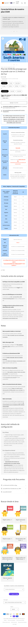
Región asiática (6, 519)
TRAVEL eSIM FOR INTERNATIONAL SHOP (13, 618)
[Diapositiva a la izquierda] (11, 31)
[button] (22, 3)
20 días (16, 86)
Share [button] (3, 270)
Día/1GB (12, 91)
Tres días (4, 83)
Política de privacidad (20, 620)
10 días (3, 86)
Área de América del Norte (20, 539)
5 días (11, 83)
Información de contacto (22, 622)
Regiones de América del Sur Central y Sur (7, 558)
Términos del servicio (6, 622)
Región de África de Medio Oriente (20, 558)
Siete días (17, 83)
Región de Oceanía (20, 519)
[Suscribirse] (22, 589)
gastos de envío (4, 78)
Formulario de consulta (11, 377)
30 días (23, 86)
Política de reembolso (11, 620)
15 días (10, 86)
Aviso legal (15, 624)
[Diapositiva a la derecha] (16, 31)
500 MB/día (4, 91)
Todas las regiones (7, 578)
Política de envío (14, 622)
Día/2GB (19, 91)
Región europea (6, 538)
